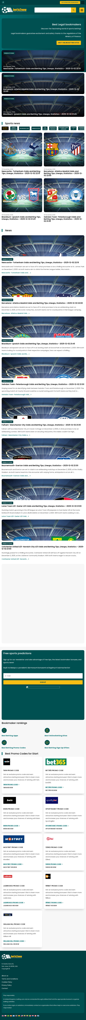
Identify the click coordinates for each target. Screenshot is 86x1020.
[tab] (5, 128)
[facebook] (3, 2)
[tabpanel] (43, 177)
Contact (5, 988)
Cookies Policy (7, 982)
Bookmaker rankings (70, 2)
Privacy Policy (7, 985)
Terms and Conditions (10, 979)
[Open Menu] (82, 2)
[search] (73, 10)
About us (5, 975)
